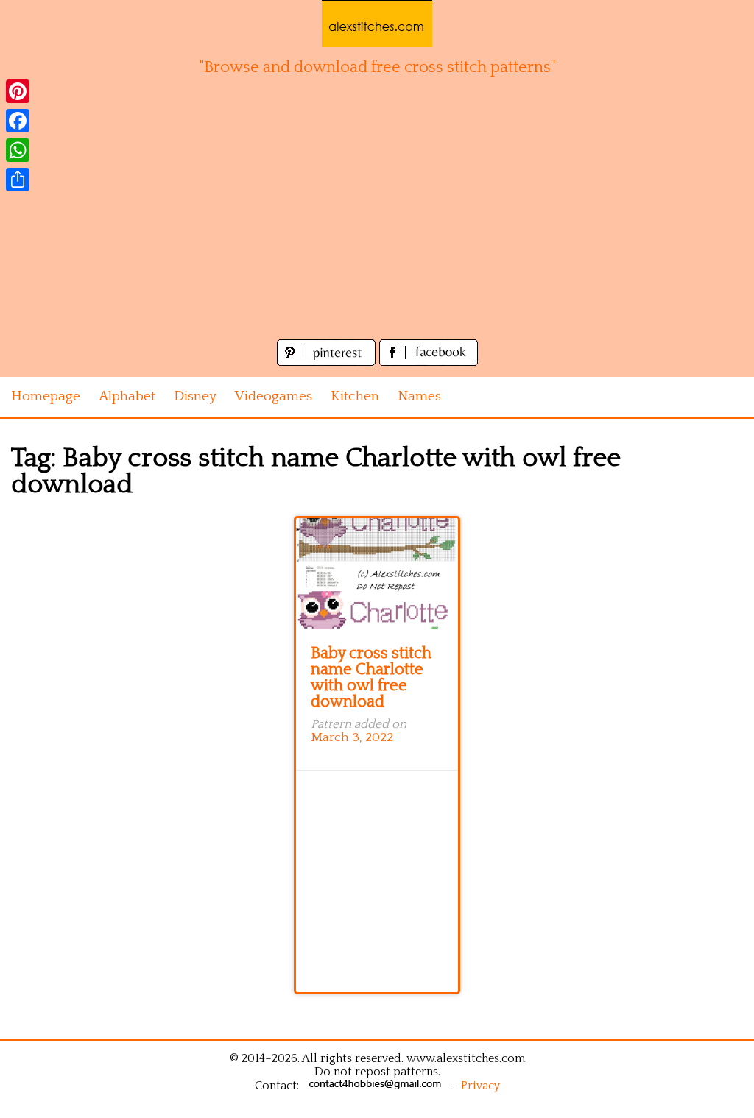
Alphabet (127, 396)
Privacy (480, 1085)
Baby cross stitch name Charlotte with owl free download (371, 677)
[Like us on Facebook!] (428, 361)
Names (419, 396)
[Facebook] (17, 120)
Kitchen (355, 396)
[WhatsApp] (17, 150)
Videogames (273, 396)
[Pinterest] (17, 91)
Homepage (45, 396)
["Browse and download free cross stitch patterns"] (377, 23)
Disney (195, 396)
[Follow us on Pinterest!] (328, 361)
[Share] (17, 179)
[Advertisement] (377, 225)
